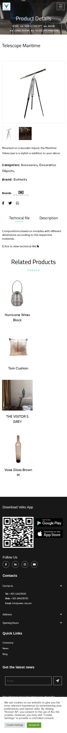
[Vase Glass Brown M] (18, 448)
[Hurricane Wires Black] (17, 293)
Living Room (21, 31)
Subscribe (57, 680)
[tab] (19, 218)
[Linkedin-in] (15, 564)
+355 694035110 (19, 598)
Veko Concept (33, 26)
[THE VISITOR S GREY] (17, 395)
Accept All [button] (34, 725)
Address (7, 614)
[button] (33, 586)
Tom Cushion (18, 368)
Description (49, 218)
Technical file (19, 218)
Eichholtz (20, 179)
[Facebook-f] (6, 564)
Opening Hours (11, 623)
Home (15, 26)
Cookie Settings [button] (14, 725)
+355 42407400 (17, 594)
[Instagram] (24, 564)
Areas (51, 26)
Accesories (29, 165)
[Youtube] (34, 564)
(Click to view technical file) (19, 246)
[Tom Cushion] (18, 347)
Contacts (8, 586)
